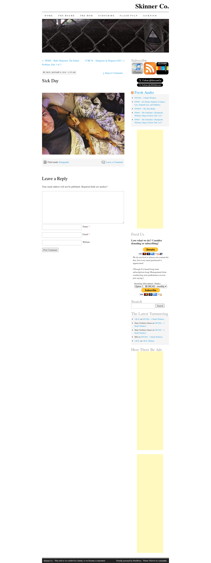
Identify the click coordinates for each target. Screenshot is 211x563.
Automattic (162, 560)
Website (86, 242)
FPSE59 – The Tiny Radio (145, 108)
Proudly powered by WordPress (128, 560)
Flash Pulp (129, 15)
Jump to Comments (113, 72)
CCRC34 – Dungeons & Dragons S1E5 (104, 60)
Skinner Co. (152, 6)
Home (49, 15)
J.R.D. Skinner (148, 340)
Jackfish (150, 15)
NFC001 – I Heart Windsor (145, 97)
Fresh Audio (144, 92)
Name (86, 226)
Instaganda (64, 162)
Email (86, 234)
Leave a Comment (114, 162)
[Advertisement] (150, 179)
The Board (66, 15)
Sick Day (50, 80)
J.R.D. (48, 72)
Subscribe (106, 15)
